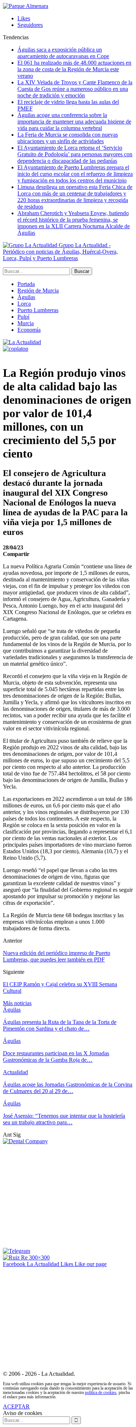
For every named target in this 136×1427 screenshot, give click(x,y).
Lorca (24, 304)
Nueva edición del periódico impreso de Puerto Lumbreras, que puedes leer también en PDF (56, 956)
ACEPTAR (16, 1406)
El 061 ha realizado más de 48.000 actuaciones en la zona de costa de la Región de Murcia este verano (74, 69)
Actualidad (15, 1072)
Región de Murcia (38, 290)
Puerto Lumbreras (37, 310)
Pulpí (23, 317)
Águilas (26, 297)
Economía (29, 330)
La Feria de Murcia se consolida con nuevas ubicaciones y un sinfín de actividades (67, 138)
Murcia (25, 323)
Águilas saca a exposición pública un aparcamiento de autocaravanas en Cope (63, 53)
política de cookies (100, 1392)
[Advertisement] (64, 1195)
